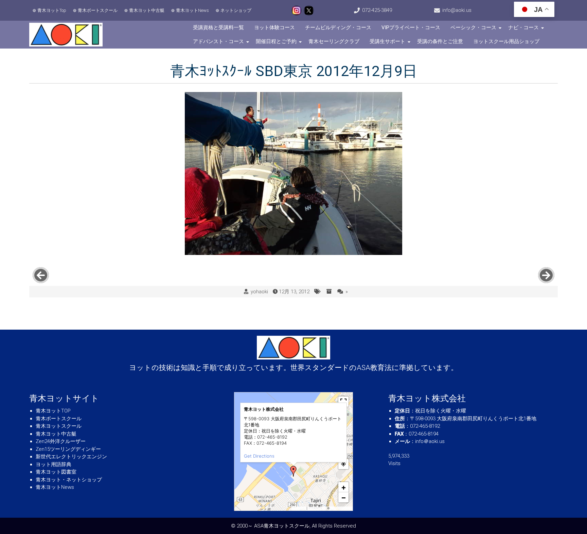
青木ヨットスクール (59, 426)
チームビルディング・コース (338, 27)
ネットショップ (235, 10)
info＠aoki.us (430, 441)
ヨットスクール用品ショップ (506, 41)
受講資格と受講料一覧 (218, 27)
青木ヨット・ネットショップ (69, 480)
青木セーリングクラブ (333, 41)
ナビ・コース (523, 27)
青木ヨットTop (51, 10)
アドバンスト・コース (218, 41)
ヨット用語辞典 (53, 464)
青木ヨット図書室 (56, 472)
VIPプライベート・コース (410, 27)
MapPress (299, 508)
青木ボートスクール (98, 10)
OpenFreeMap (317, 508)
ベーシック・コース (473, 27)
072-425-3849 (377, 10)
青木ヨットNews (192, 10)
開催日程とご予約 (276, 41)
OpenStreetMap (340, 508)
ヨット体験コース (274, 27)
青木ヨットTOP (53, 411)
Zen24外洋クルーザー (61, 441)
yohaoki (259, 292)
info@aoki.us (457, 10)
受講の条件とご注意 (440, 41)
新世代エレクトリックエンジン (71, 457)
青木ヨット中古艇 (146, 10)
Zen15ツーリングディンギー (68, 449)
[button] (293, 471)
